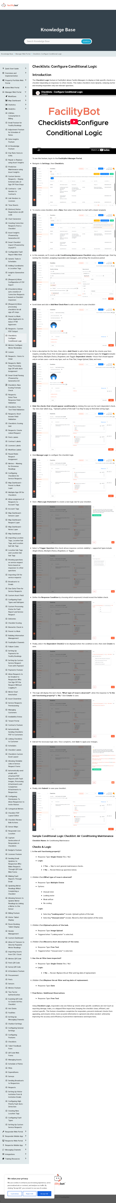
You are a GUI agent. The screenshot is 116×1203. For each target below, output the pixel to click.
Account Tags (13, 508)
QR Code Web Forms (13, 1054)
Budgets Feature (15, 850)
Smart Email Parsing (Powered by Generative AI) (16, 378)
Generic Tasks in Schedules (14, 260)
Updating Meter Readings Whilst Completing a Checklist (14, 889)
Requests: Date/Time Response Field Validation (14, 398)
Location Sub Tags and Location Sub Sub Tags (15, 553)
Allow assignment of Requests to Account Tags (16, 502)
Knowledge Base (7, 54)
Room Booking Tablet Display (14, 925)
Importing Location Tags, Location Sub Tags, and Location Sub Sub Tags (15, 542)
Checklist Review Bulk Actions (15, 821)
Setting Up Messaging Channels (16, 1018)
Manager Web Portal (23, 54)
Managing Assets (15, 1059)
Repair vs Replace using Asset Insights (16, 161)
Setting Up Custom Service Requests (15, 1125)
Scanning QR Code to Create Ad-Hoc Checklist (15, 1001)
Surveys (11, 1076)
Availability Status (15, 716)
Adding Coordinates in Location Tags (16, 266)
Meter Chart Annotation (13, 693)
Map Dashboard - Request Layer (15, 521)
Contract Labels (14, 441)
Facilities (11, 1012)
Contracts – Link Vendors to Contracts (14, 191)
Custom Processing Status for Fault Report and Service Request (15, 610)
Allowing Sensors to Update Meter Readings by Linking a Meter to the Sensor (16, 903)
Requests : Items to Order (16, 357)
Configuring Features (12, 1036)
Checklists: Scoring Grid (15, 424)
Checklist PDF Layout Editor (13, 814)
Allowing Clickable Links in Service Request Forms (15, 763)
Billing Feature (14, 913)
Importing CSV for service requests (15, 576)
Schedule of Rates (15, 1064)
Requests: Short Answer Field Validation (14, 416)
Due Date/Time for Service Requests (15, 589)
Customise (15, 1194)
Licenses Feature (15, 854)
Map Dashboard (14, 533)
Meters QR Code (14, 958)
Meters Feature (14, 988)
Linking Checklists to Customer (15, 740)
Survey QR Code (14, 967)
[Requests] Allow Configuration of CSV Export (16, 282)
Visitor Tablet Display (13, 918)
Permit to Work (14, 631)
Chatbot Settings (15, 1023)
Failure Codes (13, 646)
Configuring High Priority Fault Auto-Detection (15, 1104)
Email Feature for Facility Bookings (15, 123)
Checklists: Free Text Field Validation (16, 408)
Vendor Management (13, 932)
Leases (11, 352)
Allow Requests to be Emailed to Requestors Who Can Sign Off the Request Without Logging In (15, 681)
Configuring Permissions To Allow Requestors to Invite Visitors (16, 800)
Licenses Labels (14, 445)
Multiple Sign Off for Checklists (16, 493)
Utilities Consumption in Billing (14, 116)
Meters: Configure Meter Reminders (15, 346)
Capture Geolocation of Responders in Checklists (14, 841)
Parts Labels (13, 437)
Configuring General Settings (15, 1029)
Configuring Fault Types (15, 1118)
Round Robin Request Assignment (13, 456)
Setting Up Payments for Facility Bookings (14, 653)
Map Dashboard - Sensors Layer (15, 514)
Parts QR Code (14, 962)
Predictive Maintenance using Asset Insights (15, 169)
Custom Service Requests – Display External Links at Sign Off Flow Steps (16, 180)
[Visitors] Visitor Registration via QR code (15, 212)
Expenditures (13, 1072)
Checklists (12, 1041)
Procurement (13, 975)
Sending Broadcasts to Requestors (16, 1081)
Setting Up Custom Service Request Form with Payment (16, 663)
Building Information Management (16, 636)
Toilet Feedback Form (14, 1047)
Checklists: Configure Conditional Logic (47, 54)
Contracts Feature (15, 725)
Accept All (44, 1194)
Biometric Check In (15, 627)
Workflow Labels (14, 449)
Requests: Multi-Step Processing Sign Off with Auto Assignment (15, 367)
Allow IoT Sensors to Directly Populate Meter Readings (16, 945)
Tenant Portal (13, 721)
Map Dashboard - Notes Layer (15, 528)
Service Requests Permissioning (15, 704)
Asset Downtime (14, 698)
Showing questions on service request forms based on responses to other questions (15, 565)
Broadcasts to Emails (13, 582)
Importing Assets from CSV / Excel (15, 952)
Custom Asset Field (16, 595)
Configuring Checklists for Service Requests (15, 476)
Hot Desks (12, 1008)
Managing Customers (12, 711)
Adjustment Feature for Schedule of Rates (16, 132)
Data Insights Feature (13, 140)
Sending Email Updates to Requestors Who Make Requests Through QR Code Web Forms (15, 865)
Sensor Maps (13, 826)
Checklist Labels (14, 750)
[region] (29, 1186)
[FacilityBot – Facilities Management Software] (13, 5)
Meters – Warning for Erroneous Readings (15, 466)
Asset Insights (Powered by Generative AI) (14, 235)
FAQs (10, 1068)
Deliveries (12, 618)
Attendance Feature (16, 971)
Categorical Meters (15, 808)
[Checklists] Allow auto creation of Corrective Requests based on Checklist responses (16, 294)
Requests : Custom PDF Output (15, 329)
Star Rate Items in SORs (15, 154)
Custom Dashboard (15, 938)
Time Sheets (13, 205)
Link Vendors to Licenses (14, 199)
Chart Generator (14, 219)
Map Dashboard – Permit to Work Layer (15, 485)
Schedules (12, 745)
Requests (12, 1087)
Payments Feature (15, 670)
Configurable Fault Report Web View (15, 253)
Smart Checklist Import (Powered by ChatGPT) (16, 245)
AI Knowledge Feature (13, 147)
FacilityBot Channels (16, 642)
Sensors (11, 983)
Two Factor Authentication (14, 993)
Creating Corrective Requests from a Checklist (15, 226)
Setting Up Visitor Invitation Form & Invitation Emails (15, 1094)
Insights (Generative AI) (16, 273)
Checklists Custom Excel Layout (15, 755)
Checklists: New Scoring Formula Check (14, 388)
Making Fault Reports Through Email (15, 879)
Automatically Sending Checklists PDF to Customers (15, 732)
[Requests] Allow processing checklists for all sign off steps (15, 308)
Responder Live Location (14, 832)
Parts (10, 979)
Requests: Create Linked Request (15, 431)
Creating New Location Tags (13, 1112)
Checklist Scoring (15, 623)
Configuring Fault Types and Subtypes (16, 600)
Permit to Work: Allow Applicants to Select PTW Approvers (16, 320)
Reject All (29, 1194)
